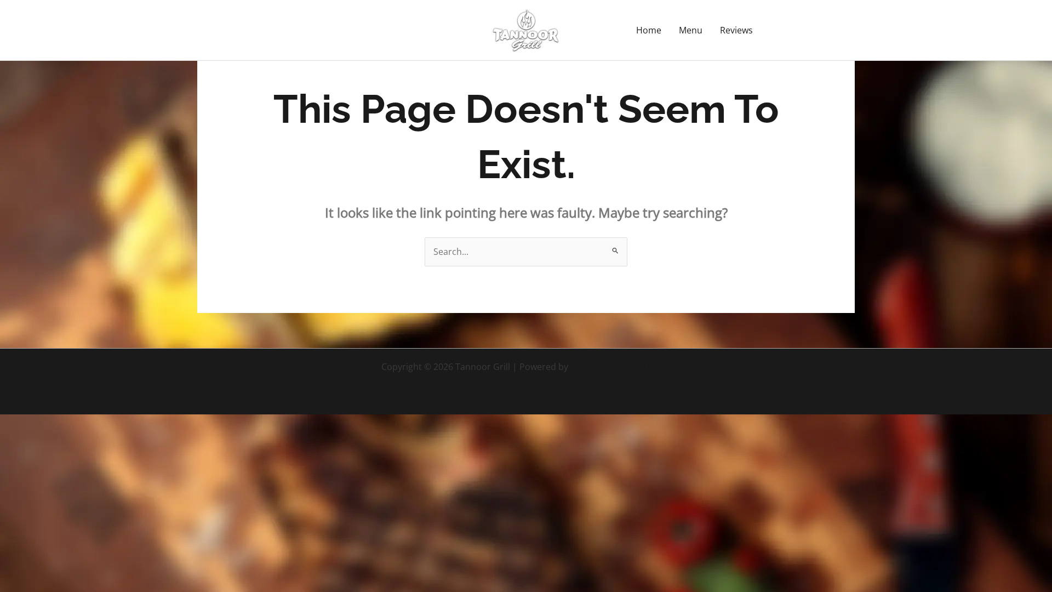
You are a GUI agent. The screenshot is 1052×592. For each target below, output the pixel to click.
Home (648, 30)
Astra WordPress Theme (620, 367)
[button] (814, 30)
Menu (690, 30)
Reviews (736, 30)
